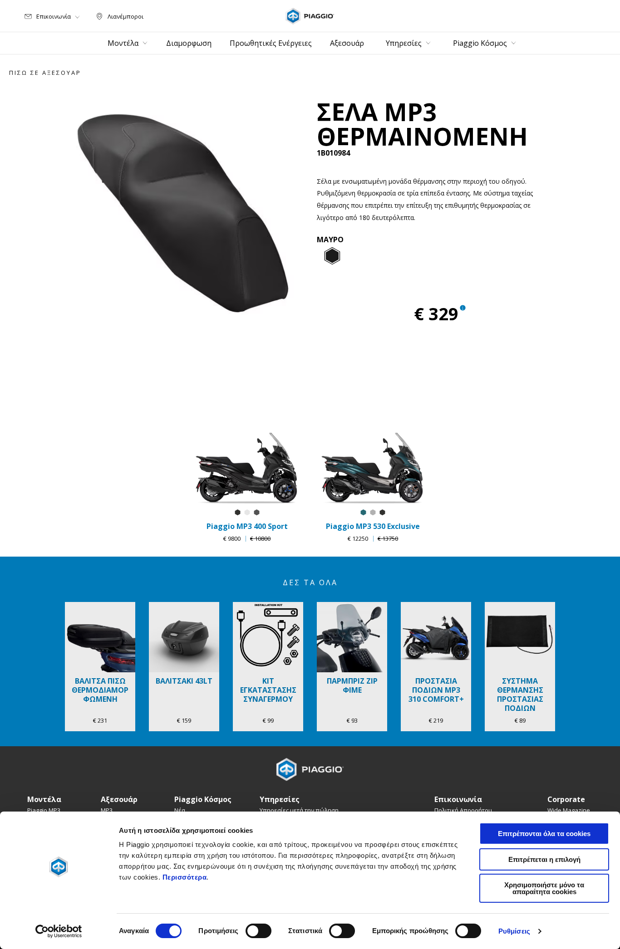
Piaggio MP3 (43, 810)
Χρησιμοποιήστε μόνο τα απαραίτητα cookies (544, 888)
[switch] (258, 931)
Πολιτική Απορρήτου (463, 810)
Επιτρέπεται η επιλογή (544, 859)
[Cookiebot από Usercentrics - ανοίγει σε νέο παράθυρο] (58, 931)
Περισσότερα (184, 877)
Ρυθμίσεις (514, 931)
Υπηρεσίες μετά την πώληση (299, 810)
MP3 (107, 810)
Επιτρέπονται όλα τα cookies (544, 833)
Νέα (179, 810)
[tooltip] (332, 256)
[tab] (332, 256)
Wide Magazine (568, 810)
